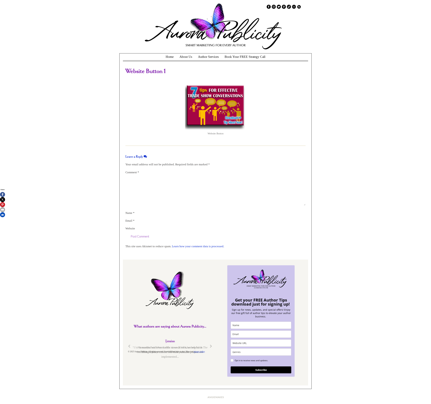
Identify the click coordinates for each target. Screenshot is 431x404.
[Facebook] (2, 194)
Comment (132, 172)
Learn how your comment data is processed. (198, 246)
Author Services (208, 56)
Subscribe (261, 369)
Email (130, 220)
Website (130, 228)
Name (130, 213)
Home (170, 56)
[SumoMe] (2, 214)
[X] (2, 199)
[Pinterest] (2, 204)
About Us (185, 56)
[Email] (2, 209)
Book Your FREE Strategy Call (245, 56)
